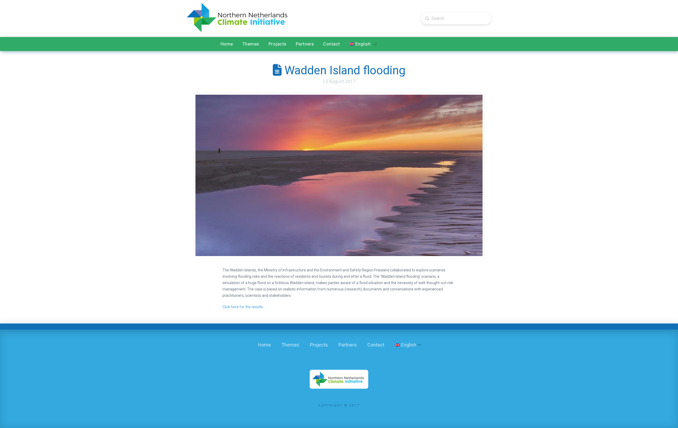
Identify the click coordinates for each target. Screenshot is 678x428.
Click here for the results (242, 307)
